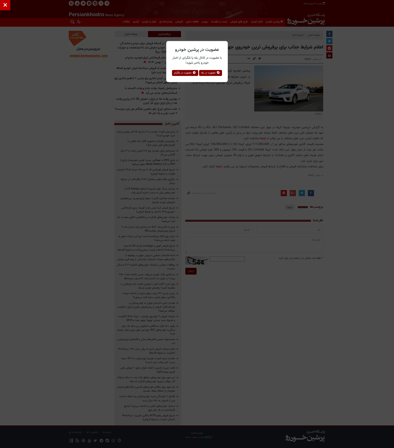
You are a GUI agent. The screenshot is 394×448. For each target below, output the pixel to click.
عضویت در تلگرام (183, 73)
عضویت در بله (208, 73)
